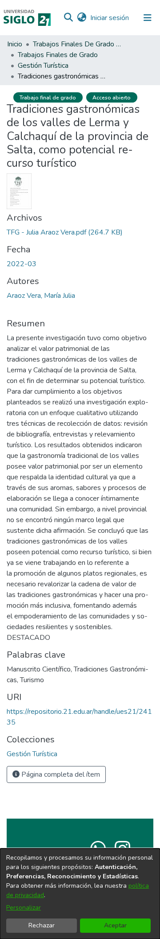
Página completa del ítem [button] (60, 774)
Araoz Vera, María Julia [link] (41, 296)
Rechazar (41, 925)
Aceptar (115, 925)
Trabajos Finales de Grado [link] (58, 55)
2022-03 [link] (21, 264)
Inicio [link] (14, 44)
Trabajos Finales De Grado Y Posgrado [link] (77, 44)
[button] (68, 17)
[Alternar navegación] (147, 18)
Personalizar (23, 907)
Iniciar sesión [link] (110, 18)
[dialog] (80, 893)
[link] (65, 232)
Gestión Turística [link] (43, 65)
